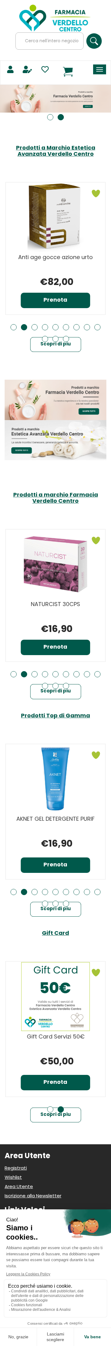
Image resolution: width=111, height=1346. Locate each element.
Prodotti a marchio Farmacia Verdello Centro (55, 498)
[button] (50, 117)
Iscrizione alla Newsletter (33, 1196)
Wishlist (13, 1177)
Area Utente (19, 1187)
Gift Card (55, 933)
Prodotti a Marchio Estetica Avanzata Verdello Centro (55, 151)
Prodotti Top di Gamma (55, 716)
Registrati (16, 1168)
